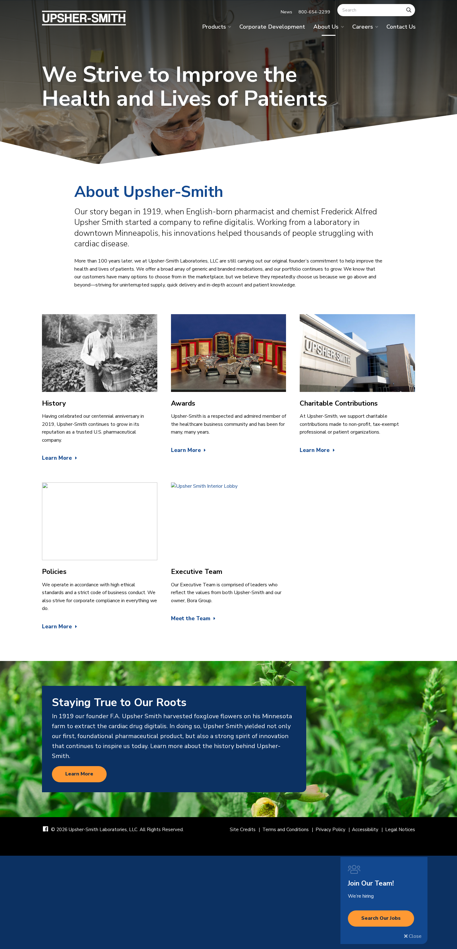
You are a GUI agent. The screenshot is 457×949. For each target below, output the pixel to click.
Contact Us (401, 26)
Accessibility (365, 829)
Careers (362, 26)
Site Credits (243, 829)
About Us (326, 26)
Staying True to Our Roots (119, 702)
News (286, 12)
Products (214, 26)
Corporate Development (272, 26)
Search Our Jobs (381, 918)
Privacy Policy (330, 829)
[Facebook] (45, 829)
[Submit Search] (409, 10)
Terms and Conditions (285, 829)
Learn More (79, 773)
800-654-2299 (314, 12)
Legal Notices (400, 829)
